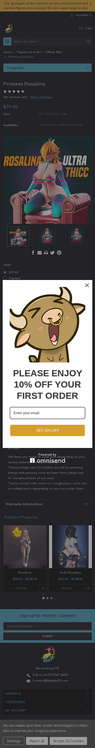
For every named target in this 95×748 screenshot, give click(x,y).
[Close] (87, 285)
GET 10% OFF (47, 430)
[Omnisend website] (47, 458)
